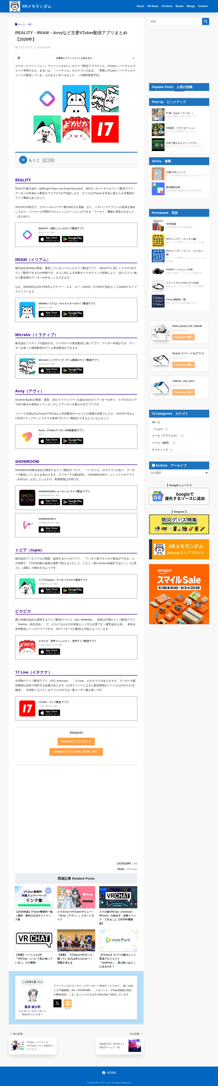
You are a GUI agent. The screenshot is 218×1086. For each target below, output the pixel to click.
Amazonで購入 (184, 337)
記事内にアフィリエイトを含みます (74, 57)
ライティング (162, 449)
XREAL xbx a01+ (183, 381)
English (161, 429)
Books (180, 6)
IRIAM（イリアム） (33, 259)
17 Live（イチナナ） (33, 672)
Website (68, 1009)
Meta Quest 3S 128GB (187, 326)
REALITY (23, 179)
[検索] (205, 21)
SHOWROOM (27, 461)
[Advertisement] (76, 817)
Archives (167, 6)
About (140, 6)
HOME (111, 1072)
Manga (191, 6)
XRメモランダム (36, 6)
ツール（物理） (163, 442)
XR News (152, 6)
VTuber (132, 869)
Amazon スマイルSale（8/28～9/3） (76, 751)
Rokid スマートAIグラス (188, 353)
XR (135, 863)
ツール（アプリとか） (167, 435)
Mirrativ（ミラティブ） (36, 334)
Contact (203, 6)
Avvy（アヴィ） (29, 390)
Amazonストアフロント (76, 741)
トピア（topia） (30, 549)
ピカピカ (23, 611)
